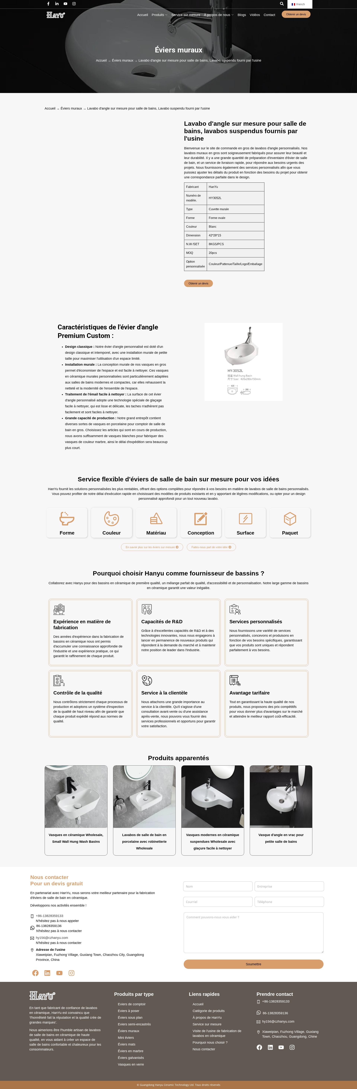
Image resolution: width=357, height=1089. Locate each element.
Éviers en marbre (130, 1051)
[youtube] (66, 4)
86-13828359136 (275, 1013)
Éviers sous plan (130, 1017)
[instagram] (75, 4)
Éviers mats (126, 1044)
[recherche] (282, 3)
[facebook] (49, 4)
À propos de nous (217, 15)
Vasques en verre (131, 1064)
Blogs (242, 15)
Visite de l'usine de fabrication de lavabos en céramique (217, 1033)
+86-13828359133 (49, 916)
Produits (158, 15)
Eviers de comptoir (132, 1004)
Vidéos (255, 15)
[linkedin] (58, 4)
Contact (269, 15)
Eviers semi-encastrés (134, 1024)
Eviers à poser (128, 1011)
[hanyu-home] (42, 995)
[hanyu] (55, 15)
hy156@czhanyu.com (52, 938)
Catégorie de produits (209, 1011)
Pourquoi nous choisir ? (210, 1042)
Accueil (142, 15)
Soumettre (253, 964)
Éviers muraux (178, 50)
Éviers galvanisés (131, 1058)
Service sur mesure (185, 15)
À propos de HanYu (207, 1017)
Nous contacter (204, 1049)
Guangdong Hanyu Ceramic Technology (164, 1085)
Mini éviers (126, 1038)
